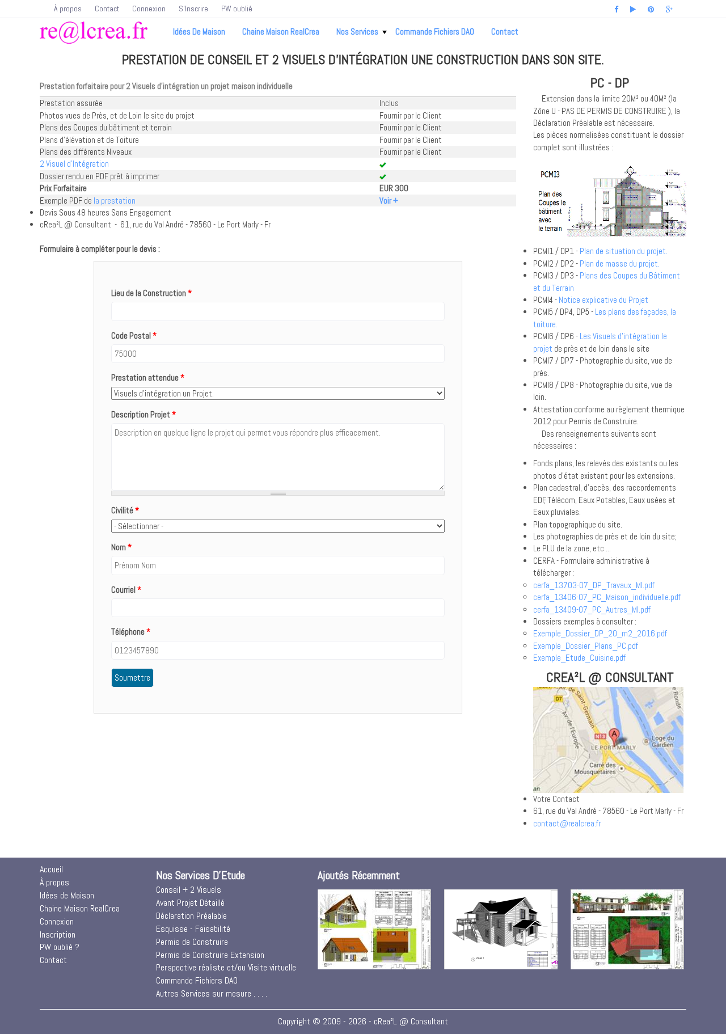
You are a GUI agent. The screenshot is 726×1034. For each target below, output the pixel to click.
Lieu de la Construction (151, 293)
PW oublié (236, 8)
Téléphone (130, 631)
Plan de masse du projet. (620, 263)
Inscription (57, 934)
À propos (68, 8)
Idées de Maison (199, 31)
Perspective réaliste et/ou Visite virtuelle (226, 967)
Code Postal (134, 335)
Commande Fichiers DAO (434, 31)
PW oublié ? (59, 947)
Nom (121, 547)
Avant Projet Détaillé (190, 903)
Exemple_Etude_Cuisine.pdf (579, 657)
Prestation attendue (147, 377)
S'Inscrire (193, 8)
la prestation (115, 200)
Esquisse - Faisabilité (193, 929)
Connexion (149, 8)
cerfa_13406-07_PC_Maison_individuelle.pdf (607, 597)
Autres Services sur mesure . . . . (211, 993)
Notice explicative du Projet (603, 299)
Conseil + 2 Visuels (188, 890)
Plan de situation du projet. (624, 251)
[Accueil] (93, 32)
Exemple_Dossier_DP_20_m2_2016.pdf (600, 633)
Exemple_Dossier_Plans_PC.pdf (585, 645)
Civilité (125, 510)
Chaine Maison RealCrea (280, 31)
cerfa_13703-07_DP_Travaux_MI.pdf (594, 585)
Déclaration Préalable (191, 916)
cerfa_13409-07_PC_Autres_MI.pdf (592, 609)
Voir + (388, 200)
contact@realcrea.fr (567, 823)
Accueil (51, 869)
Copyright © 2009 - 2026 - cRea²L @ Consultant (363, 1021)
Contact (107, 8)
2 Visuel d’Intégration (74, 163)
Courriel (126, 589)
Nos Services (357, 31)
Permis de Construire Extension (210, 955)
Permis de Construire (192, 942)
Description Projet (143, 414)
